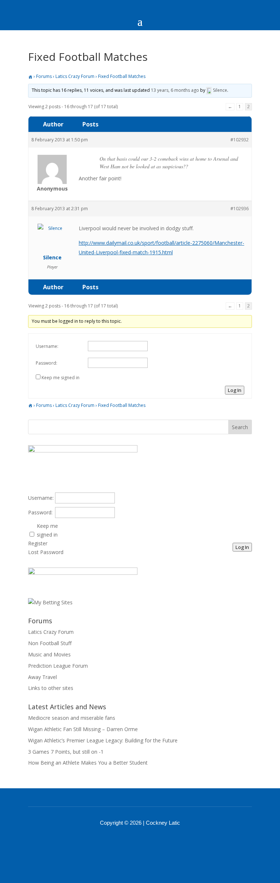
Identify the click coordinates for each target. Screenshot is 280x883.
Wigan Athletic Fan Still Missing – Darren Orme (83, 729)
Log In (234, 390)
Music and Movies (49, 654)
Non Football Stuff (49, 643)
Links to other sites (50, 687)
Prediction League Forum (58, 665)
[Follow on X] (149, 843)
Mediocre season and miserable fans (71, 717)
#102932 (239, 140)
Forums (44, 76)
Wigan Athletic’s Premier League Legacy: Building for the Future (103, 740)
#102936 (239, 208)
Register (37, 543)
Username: (47, 346)
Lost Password (45, 552)
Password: (46, 363)
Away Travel (42, 677)
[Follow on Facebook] (130, 843)
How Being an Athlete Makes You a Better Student (88, 762)
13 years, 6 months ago (175, 90)
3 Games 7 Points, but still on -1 (66, 751)
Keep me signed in (60, 377)
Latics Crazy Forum (74, 76)
